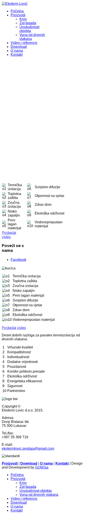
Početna (17, 11)
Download (19, 47)
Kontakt (17, 54)
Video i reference (24, 43)
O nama (17, 50)
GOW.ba (41, 467)
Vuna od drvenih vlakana (38, 494)
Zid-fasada (27, 23)
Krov (23, 19)
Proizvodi (18, 15)
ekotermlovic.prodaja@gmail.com (28, 448)
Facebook (18, 260)
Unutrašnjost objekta (29, 29)
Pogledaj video (9, 235)
